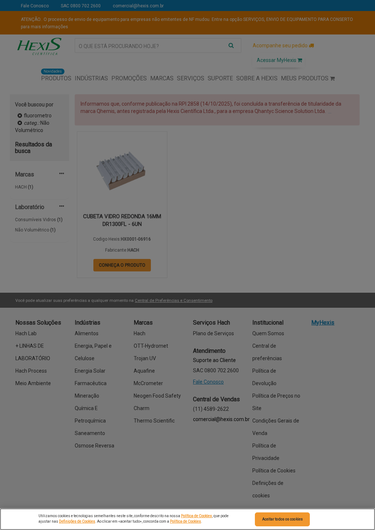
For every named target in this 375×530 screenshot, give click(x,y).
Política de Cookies (196, 516)
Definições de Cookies (77, 521)
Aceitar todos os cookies (282, 519)
